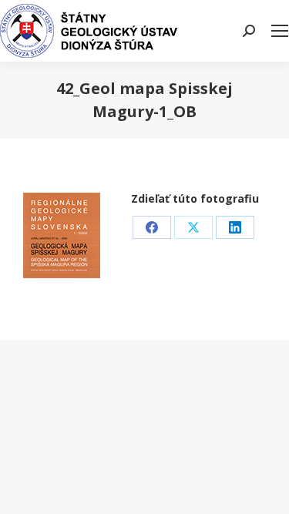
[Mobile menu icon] (280, 31)
